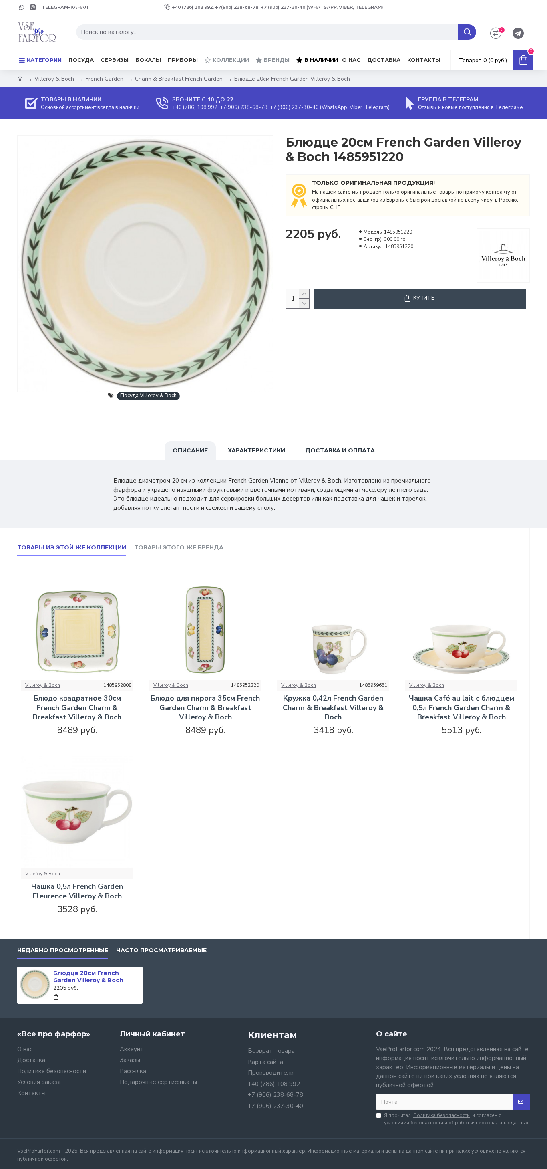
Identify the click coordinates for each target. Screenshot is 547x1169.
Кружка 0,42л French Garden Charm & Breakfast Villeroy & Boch (333, 708)
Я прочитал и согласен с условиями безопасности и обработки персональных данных (456, 1119)
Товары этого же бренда (178, 547)
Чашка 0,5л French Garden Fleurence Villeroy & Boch (77, 891)
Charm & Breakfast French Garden (179, 79)
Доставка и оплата (340, 450)
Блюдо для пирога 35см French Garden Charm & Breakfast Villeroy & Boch (205, 708)
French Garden (104, 79)
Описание (190, 450)
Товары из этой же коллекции (71, 547)
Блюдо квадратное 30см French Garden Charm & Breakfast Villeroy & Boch (77, 708)
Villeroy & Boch (54, 79)
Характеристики (256, 450)
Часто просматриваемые (161, 950)
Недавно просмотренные (62, 950)
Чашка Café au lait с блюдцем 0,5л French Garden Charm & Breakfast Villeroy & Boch (461, 708)
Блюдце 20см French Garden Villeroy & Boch (88, 976)
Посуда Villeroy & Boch (148, 395)
